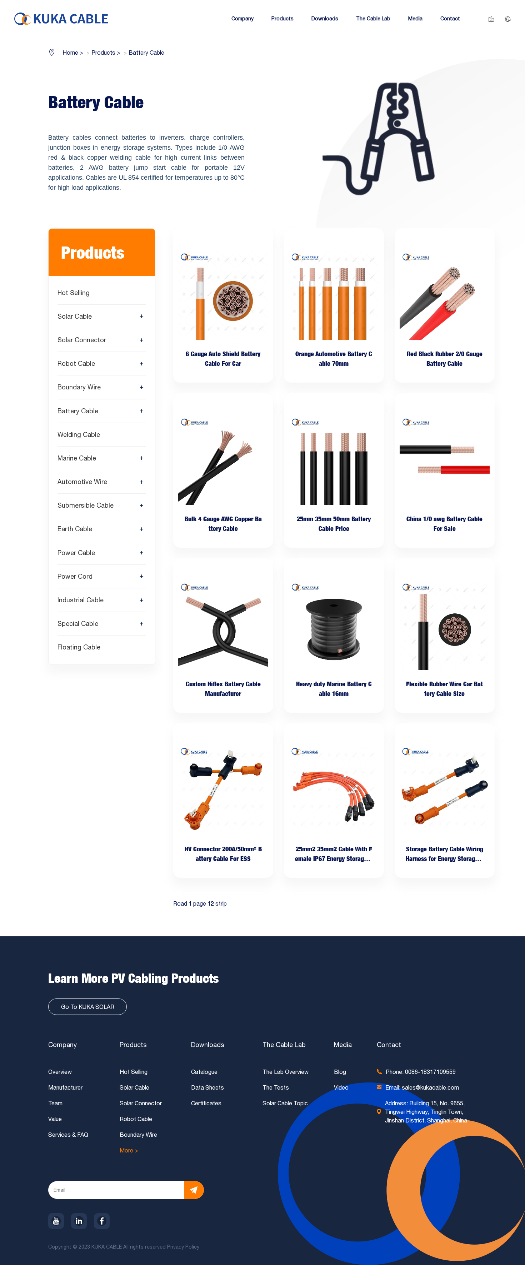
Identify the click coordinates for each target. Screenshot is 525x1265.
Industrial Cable (81, 600)
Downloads (207, 1045)
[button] (242, 19)
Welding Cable (79, 434)
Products (133, 1045)
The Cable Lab (284, 1045)
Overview (60, 1072)
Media (343, 1045)
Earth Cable (75, 529)
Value (55, 1119)
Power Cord (75, 576)
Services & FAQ (68, 1134)
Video (341, 1087)
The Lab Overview (285, 1072)
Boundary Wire (79, 387)
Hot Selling (74, 293)
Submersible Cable (86, 505)
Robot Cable (76, 364)
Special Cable (78, 624)
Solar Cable (75, 316)
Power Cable (76, 553)
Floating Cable (79, 647)
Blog (340, 1072)
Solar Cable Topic (285, 1103)
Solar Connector (82, 340)
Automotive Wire (82, 482)
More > (129, 1150)
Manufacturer (65, 1087)
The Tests (275, 1087)
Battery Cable (78, 411)
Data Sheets (207, 1087)
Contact (389, 1045)
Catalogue (204, 1072)
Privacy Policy (184, 1247)
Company (62, 1045)
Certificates (206, 1103)
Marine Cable (77, 458)
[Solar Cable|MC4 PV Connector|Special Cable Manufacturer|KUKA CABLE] (61, 18)
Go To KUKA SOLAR (87, 1006)
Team (55, 1103)
